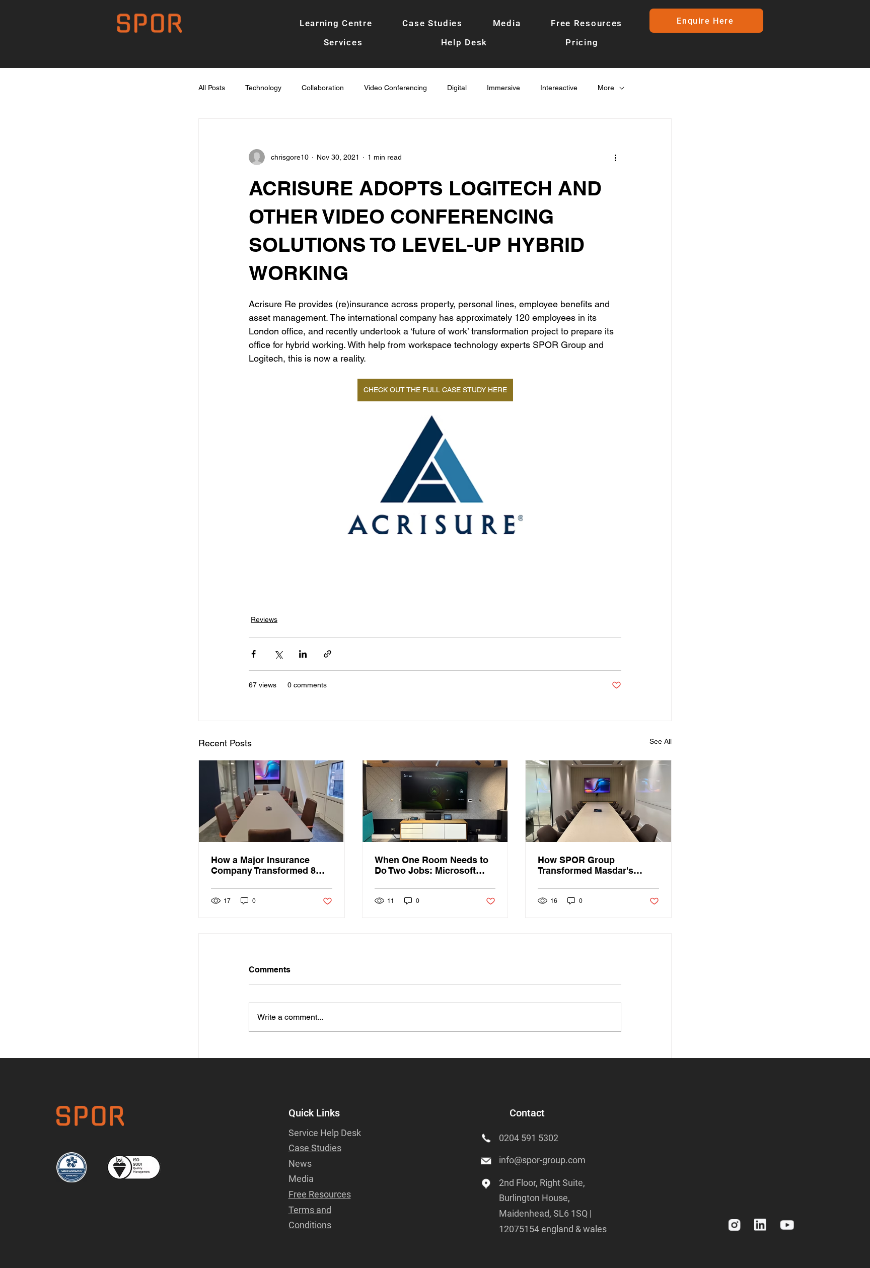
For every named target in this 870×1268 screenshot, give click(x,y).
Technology (263, 88)
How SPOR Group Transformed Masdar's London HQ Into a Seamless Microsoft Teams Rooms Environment (598, 865)
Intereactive (558, 88)
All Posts (211, 88)
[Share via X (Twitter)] (278, 654)
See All (660, 741)
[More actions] (615, 157)
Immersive (503, 88)
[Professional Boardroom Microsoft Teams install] (271, 801)
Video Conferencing (395, 88)
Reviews (264, 619)
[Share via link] (327, 654)
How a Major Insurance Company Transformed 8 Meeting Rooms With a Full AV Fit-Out (268, 865)
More (606, 88)
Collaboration (323, 88)
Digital (457, 88)
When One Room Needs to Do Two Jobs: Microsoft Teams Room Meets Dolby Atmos (431, 865)
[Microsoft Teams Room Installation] (435, 801)
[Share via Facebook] (253, 654)
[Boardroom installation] (598, 801)
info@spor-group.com (542, 1160)
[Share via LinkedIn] (303, 654)
